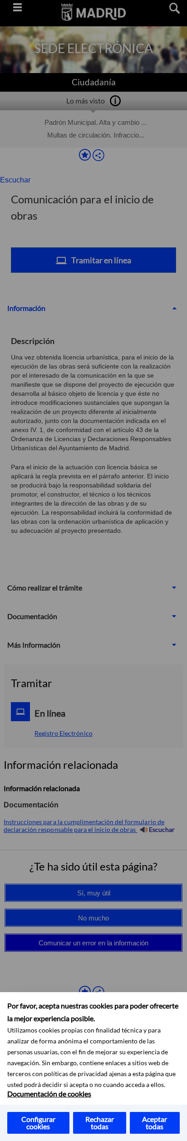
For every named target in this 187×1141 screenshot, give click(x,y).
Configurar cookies (38, 1123)
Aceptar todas (154, 1123)
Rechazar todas (99, 1123)
